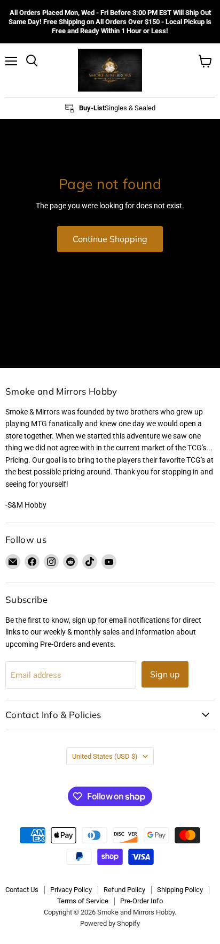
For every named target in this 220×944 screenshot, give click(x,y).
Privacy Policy (71, 890)
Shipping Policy (180, 890)
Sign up (165, 674)
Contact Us (21, 890)
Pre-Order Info (141, 901)
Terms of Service (82, 901)
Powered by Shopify (110, 923)
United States (105, 756)
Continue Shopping (110, 238)
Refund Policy (124, 890)
